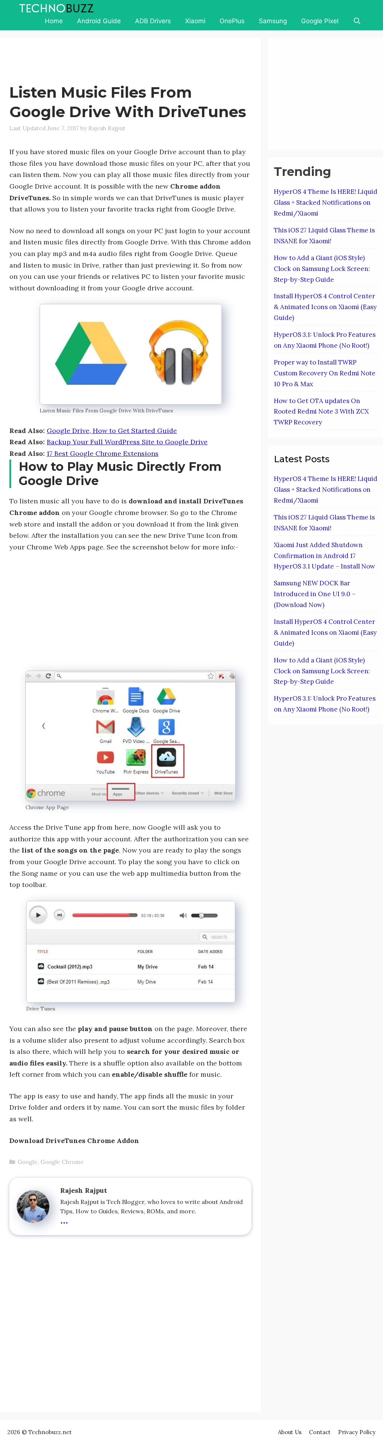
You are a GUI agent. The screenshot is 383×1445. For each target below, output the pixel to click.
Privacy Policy (357, 1432)
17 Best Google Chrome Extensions (103, 453)
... (64, 1219)
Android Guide (99, 21)
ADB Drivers (153, 21)
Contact (320, 1432)
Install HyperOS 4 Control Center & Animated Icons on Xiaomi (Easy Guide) (325, 307)
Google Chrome (62, 1161)
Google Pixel (319, 21)
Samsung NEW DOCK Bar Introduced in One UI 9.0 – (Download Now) (315, 594)
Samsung (273, 21)
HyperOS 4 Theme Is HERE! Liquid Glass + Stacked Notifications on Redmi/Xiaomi (325, 202)
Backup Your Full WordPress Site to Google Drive (127, 442)
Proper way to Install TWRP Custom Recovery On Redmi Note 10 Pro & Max (325, 373)
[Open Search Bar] (357, 20)
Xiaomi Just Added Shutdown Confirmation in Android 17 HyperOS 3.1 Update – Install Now (324, 556)
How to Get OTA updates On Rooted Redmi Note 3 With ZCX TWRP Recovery (321, 412)
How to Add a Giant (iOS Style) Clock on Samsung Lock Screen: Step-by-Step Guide (322, 269)
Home (54, 21)
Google (27, 1161)
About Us (289, 1432)
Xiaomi (195, 21)
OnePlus (232, 21)
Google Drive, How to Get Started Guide (112, 430)
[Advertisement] (145, 62)
